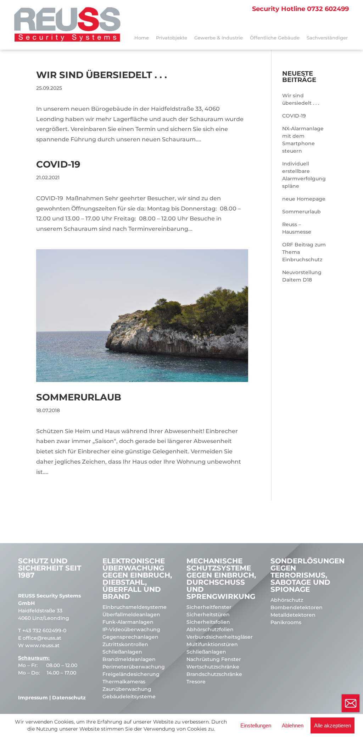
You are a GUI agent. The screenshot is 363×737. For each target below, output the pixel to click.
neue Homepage (303, 199)
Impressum (33, 697)
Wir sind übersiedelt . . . (101, 75)
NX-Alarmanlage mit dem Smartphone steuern (303, 139)
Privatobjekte (171, 37)
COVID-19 (58, 164)
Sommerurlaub (78, 397)
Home (141, 37)
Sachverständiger (327, 37)
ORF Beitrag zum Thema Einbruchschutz (304, 252)
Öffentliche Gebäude (275, 37)
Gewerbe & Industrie (218, 37)
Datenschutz (69, 697)
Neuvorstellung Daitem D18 (302, 276)
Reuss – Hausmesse (296, 228)
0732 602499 (300, 9)
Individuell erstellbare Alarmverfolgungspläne (304, 174)
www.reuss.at (42, 645)
